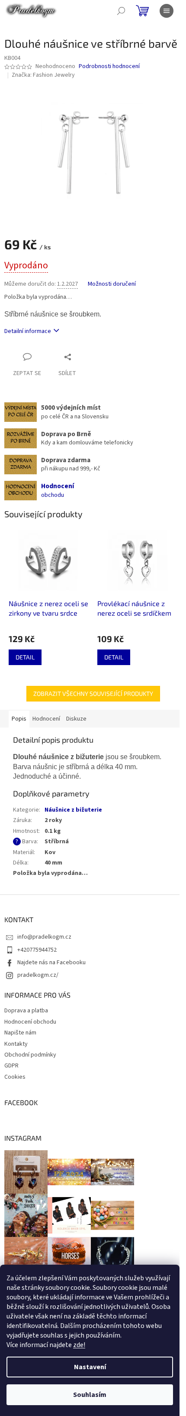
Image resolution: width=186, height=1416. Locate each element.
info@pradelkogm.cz (44, 937)
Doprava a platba (26, 1010)
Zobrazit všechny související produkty (93, 693)
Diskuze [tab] (76, 719)
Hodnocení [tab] (46, 719)
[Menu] (166, 11)
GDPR (11, 1065)
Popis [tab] (19, 719)
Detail (25, 657)
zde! (79, 1345)
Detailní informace (27, 331)
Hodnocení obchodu (30, 1022)
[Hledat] (121, 11)
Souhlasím (89, 1395)
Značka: (43, 75)
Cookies (15, 1077)
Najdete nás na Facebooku (51, 962)
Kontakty (16, 1044)
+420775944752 (37, 950)
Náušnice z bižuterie (73, 810)
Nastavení (90, 1367)
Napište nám (20, 1032)
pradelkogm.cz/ (37, 975)
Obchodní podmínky (30, 1055)
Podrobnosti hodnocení (109, 66)
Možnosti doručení (112, 284)
